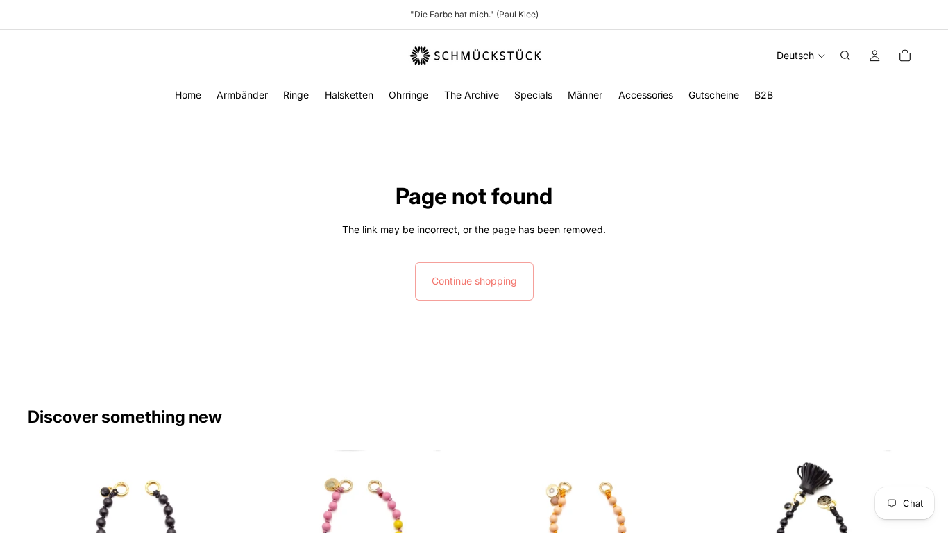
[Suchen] (845, 55)
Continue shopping (474, 281)
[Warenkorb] (905, 55)
